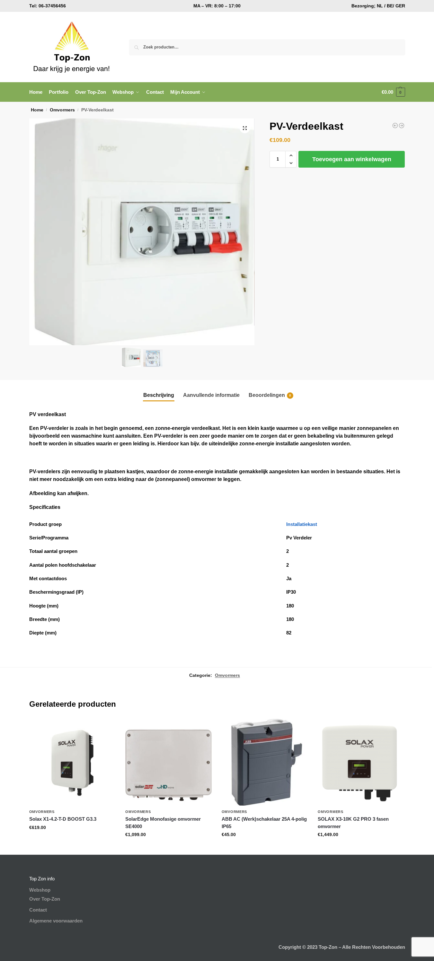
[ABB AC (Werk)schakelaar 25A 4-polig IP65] (265, 762)
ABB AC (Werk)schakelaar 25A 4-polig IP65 (264, 822)
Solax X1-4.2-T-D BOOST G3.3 (62, 819)
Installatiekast (301, 524)
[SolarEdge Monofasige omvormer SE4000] (168, 762)
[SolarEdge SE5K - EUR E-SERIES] (395, 125)
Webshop (39, 890)
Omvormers (62, 110)
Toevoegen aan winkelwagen (351, 159)
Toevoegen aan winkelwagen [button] (72, 841)
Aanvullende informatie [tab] (211, 395)
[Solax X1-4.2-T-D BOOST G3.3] (72, 762)
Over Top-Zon (44, 899)
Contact (38, 910)
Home (37, 110)
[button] (393, 92)
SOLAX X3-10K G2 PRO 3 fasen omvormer (353, 822)
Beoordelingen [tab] (270, 395)
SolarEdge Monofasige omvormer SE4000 (163, 822)
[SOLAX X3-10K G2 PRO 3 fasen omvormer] (361, 762)
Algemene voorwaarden (56, 920)
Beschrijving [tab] (158, 395)
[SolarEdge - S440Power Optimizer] (401, 125)
